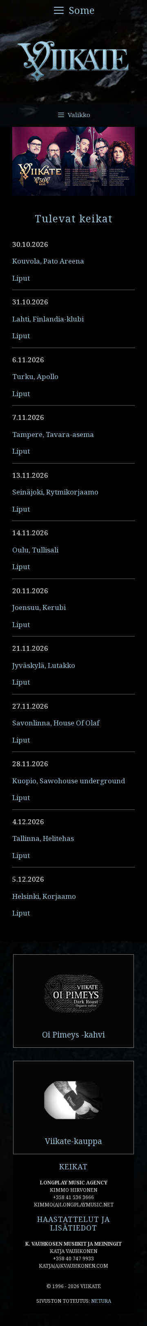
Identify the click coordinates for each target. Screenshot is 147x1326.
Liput (21, 278)
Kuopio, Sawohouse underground (68, 780)
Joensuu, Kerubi (39, 607)
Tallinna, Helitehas (43, 838)
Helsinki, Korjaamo (44, 896)
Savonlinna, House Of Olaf (55, 722)
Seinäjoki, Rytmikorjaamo (55, 492)
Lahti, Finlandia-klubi (48, 319)
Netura (101, 1300)
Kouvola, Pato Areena (48, 261)
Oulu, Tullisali (35, 549)
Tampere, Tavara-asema (53, 434)
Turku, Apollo (35, 376)
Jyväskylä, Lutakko (43, 665)
